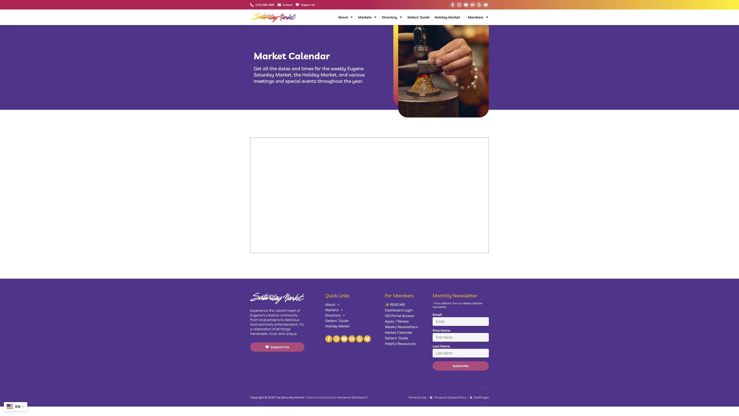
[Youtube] (466, 5)
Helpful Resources (400, 344)
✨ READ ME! (395, 304)
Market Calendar (398, 332)
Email (437, 314)
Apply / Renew (397, 321)
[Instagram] (459, 5)
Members (475, 17)
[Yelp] (479, 5)
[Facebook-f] (453, 5)
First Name (441, 330)
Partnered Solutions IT (352, 397)
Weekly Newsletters (401, 327)
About (343, 17)
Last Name (441, 346)
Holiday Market (447, 17)
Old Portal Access (399, 316)
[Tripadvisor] (472, 5)
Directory (389, 17)
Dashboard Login (399, 310)
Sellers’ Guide (418, 17)
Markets (365, 17)
